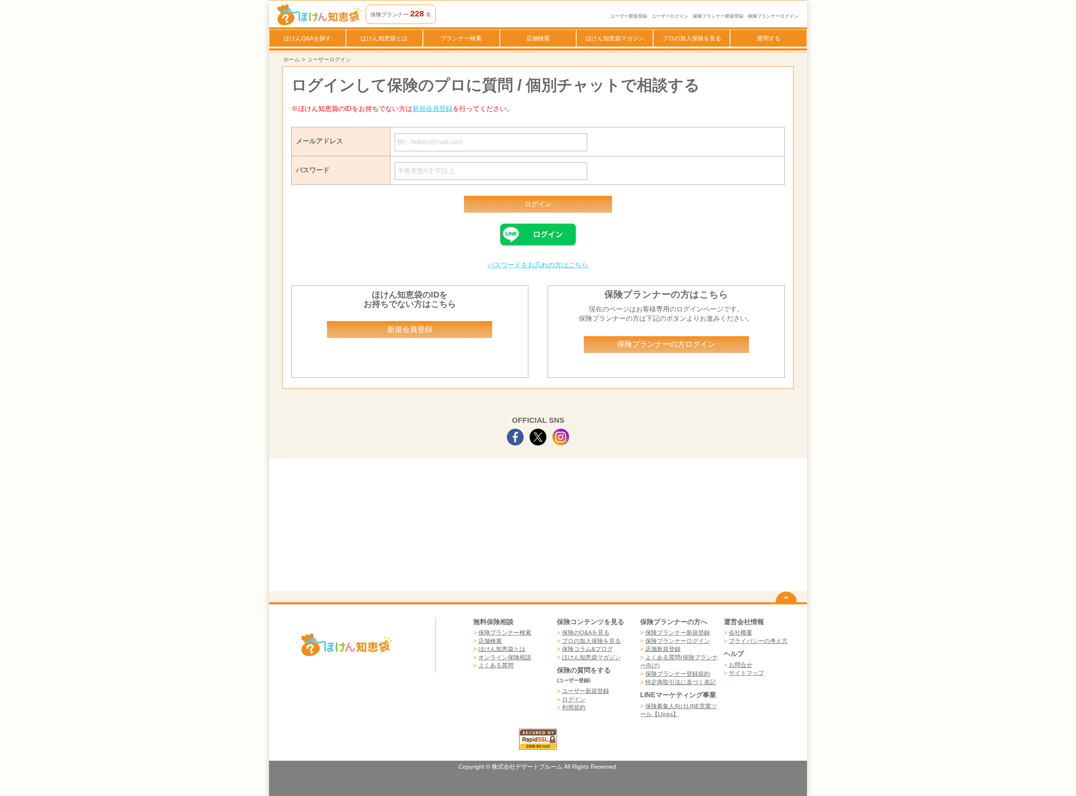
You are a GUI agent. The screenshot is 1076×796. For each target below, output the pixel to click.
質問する (769, 38)
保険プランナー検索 (504, 632)
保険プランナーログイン (773, 15)
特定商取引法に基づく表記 (680, 682)
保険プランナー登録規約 (677, 673)
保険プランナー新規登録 (718, 15)
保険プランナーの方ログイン (666, 344)
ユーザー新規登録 (628, 15)
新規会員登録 (432, 108)
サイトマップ (746, 672)
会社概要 (740, 632)
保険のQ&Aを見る (585, 632)
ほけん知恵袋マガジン (614, 38)
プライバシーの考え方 (758, 641)
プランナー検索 (461, 38)
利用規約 (573, 707)
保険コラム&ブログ (587, 649)
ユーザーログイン (669, 15)
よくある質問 (496, 665)
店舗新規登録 (662, 649)
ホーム (291, 59)
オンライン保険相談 (504, 657)
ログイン (573, 699)
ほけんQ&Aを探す (307, 38)
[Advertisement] (410, 528)
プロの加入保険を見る (691, 38)
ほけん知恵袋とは (384, 38)
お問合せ (740, 665)
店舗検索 (538, 38)
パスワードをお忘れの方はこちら (538, 265)
